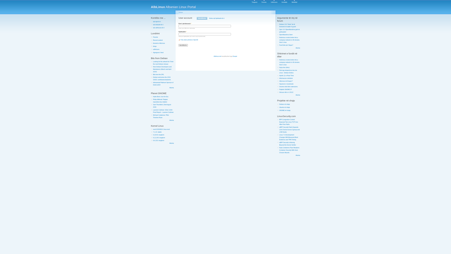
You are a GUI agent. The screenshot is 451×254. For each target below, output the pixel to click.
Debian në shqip (284, 104)
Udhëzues (274, 2)
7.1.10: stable (157, 132)
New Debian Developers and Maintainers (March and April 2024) (162, 69)
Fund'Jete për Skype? (286, 45)
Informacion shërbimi (286, 78)
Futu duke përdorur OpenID (189, 40)
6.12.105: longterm (159, 138)
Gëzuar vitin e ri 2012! (286, 92)
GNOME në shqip (284, 110)
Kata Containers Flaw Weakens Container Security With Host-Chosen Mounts (289, 150)
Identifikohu (202, 18)
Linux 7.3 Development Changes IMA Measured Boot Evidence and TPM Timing (288, 137)
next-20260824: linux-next (161, 129)
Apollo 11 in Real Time (286, 75)
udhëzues (156, 49)
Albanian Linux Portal (173, 7)
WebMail (294, 2)
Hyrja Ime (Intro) (284, 67)
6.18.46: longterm (158, 135)
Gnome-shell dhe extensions (288, 86)
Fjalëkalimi (183, 32)
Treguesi (254, 2)
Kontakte (284, 2)
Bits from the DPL (158, 74)
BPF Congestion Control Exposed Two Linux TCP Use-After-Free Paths (288, 122)
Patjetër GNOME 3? (285, 89)
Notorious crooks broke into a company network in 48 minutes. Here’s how (289, 40)
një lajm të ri (157, 21)
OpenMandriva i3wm (286, 35)
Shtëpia (181, 12)
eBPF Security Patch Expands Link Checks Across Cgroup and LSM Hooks (289, 129)
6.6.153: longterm (158, 140)
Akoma (171, 88)
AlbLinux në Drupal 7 (286, 81)
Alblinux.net (217, 56)
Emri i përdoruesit (185, 23)
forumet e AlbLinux (159, 43)
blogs (155, 46)
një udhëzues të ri (158, 28)
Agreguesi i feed (158, 52)
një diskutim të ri (158, 25)
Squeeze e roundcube (286, 84)
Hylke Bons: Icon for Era (160, 96)
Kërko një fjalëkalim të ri (216, 18)
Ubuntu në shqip (284, 107)
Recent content (158, 40)
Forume (264, 2)
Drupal (235, 56)
